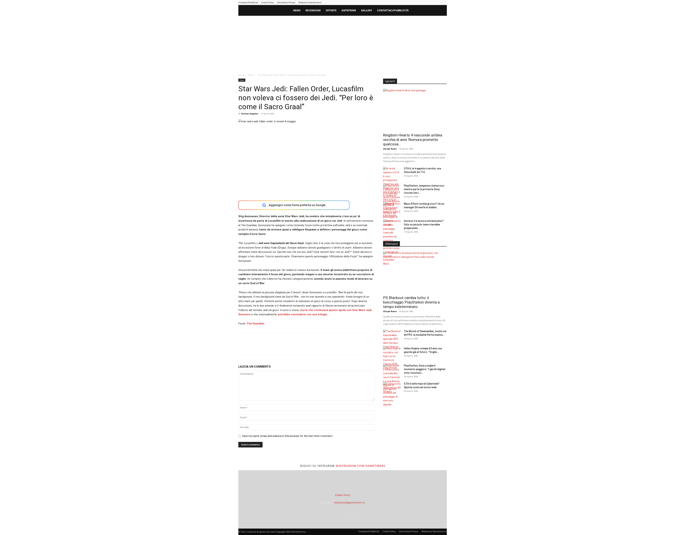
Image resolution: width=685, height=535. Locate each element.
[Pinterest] (420, 2)
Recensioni (313, 10)
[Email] (283, 347)
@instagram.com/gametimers (360, 465)
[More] (300, 347)
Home (241, 74)
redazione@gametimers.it (349, 502)
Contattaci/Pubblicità (248, 2)
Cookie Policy (267, 2)
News (297, 10)
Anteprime (349, 10)
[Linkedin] (414, 2)
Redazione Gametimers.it (310, 2)
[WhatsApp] (266, 347)
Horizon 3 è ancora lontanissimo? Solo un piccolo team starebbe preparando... (424, 225)
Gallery (366, 10)
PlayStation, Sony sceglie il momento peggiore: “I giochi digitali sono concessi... (424, 369)
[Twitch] (432, 2)
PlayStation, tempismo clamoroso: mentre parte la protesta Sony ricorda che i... (424, 189)
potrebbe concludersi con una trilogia (302, 314)
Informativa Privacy (286, 2)
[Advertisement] (342, 43)
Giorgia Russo (390, 149)
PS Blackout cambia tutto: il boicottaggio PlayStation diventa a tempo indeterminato (411, 302)
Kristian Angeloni (249, 114)
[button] (442, 10)
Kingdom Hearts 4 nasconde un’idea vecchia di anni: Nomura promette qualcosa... (412, 139)
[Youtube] (444, 2)
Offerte (331, 10)
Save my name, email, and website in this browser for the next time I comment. (287, 436)
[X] (438, 2)
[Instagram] (408, 2)
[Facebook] (402, 2)
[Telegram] (426, 2)
